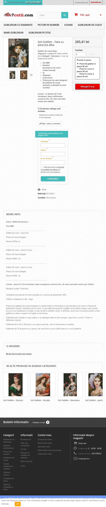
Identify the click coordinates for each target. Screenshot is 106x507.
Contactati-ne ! (84, 459)
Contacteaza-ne (81, 2)
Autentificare (96, 2)
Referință (41, 194)
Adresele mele (44, 447)
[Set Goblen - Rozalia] (43, 384)
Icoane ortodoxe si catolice (8, 466)
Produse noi (26, 439)
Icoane (68, 24)
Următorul (31, 75)
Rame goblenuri (13, 32)
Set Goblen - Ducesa (13, 400)
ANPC (23, 466)
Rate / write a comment (50, 124)
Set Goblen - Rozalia (40, 400)
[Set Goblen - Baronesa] (70, 384)
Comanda (53, 179)
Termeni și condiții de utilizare (25, 455)
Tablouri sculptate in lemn (8, 487)
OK (17, 504)
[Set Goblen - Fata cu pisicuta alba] (12, 75)
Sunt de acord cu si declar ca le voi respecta (52, 169)
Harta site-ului (26, 461)
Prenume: (45, 141)
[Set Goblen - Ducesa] (15, 384)
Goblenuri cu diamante (18, 24)
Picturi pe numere (48, 24)
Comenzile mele (45, 439)
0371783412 (33, 2)
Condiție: (42, 198)
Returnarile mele (45, 443)
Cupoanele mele (45, 454)
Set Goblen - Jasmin (94, 400)
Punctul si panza (84, 60)
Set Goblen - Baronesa (69, 400)
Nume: (44, 150)
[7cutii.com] (18, 14)
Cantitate (79, 50)
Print (44, 190)
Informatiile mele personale (49, 450)
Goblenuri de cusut (90, 24)
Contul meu (44, 435)
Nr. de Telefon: (47, 158)
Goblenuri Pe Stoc (40, 32)
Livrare (23, 449)
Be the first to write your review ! (19, 354)
